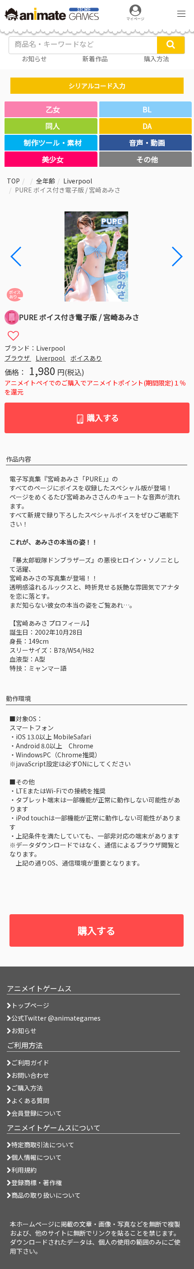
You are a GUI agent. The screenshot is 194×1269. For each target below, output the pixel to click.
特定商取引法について (42, 1144)
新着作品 (95, 58)
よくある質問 (30, 1100)
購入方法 (156, 58)
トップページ (30, 1005)
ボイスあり (86, 357)
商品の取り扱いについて (46, 1195)
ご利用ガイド (30, 1062)
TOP (13, 180)
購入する (102, 417)
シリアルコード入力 (97, 85)
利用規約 (24, 1169)
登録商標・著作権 (36, 1182)
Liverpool (77, 180)
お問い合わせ (30, 1075)
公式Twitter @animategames (56, 1017)
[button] (177, 256)
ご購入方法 (27, 1087)
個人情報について (36, 1157)
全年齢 (45, 180)
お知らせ (24, 1030)
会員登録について (36, 1113)
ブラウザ (18, 357)
